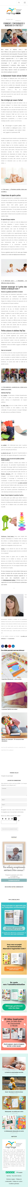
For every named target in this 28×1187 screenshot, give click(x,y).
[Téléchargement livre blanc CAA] (14, 957)
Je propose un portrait (14, 880)
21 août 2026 (14, 1074)
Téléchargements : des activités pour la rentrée (14, 1111)
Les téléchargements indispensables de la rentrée (14, 1131)
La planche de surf (6, 453)
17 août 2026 (14, 1113)
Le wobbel (4, 445)
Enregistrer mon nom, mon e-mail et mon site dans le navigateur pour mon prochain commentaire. (13, 811)
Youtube (20, 891)
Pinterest (12, 891)
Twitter (24, 891)
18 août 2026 (14, 1093)
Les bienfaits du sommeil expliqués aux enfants (14, 1072)
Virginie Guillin (14, 772)
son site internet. (11, 638)
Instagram (7, 891)
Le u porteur (4, 395)
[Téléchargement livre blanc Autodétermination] (14, 995)
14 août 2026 (14, 1132)
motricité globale (7, 750)
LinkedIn (16, 891)
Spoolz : (3, 548)
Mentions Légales (10, 1179)
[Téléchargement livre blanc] (14, 919)
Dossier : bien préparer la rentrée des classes (14, 1091)
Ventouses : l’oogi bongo (7, 536)
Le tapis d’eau (5, 405)
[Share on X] (6, 646)
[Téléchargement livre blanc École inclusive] (14, 1032)
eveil (16, 747)
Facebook (3, 891)
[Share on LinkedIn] (13, 646)
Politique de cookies (17, 1181)
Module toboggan (6, 474)
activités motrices (8, 747)
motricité (22, 747)
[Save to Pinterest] (9, 646)
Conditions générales (14, 1183)
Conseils (18, 20)
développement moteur (9, 580)
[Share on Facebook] (2, 646)
